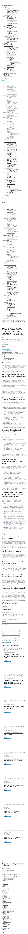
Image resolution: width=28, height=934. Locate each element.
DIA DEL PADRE (8, 44)
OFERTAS (6, 139)
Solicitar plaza (6, 918)
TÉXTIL (12, 64)
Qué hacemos (6, 914)
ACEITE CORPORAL (12, 17)
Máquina (12, 59)
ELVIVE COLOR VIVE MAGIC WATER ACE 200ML (13, 785)
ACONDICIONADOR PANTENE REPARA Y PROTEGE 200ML (13, 759)
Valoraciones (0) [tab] (7, 359)
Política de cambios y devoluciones (10, 908)
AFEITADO (10, 69)
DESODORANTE (11, 21)
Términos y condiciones (8, 919)
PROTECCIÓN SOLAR (12, 11)
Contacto (5, 896)
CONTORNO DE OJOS (12, 38)
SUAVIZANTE (10, 67)
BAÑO (8, 53)
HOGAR (6, 51)
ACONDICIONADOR (12, 27)
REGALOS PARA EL (12, 12)
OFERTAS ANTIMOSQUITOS (14, 10)
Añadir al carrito (5, 349)
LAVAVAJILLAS (11, 58)
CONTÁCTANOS (6, 868)
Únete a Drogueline (7, 922)
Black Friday (6, 889)
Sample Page (6, 916)
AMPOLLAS (10, 37)
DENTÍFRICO (10, 48)
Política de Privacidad (9, 878)
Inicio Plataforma (7, 902)
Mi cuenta (5, 905)
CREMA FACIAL (11, 39)
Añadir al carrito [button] (7, 661)
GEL (8, 22)
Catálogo (5, 892)
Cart (4, 891)
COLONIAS (7, 15)
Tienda (4, 921)
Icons (4, 901)
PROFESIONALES (8, 75)
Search (4, 929)
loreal (16, 352)
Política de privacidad (8, 912)
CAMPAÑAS (7, 9)
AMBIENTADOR (11, 52)
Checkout (5, 893)
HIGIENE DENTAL (8, 46)
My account (5, 906)
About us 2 (5, 884)
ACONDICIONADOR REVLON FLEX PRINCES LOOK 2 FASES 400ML (14, 656)
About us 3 (5, 885)
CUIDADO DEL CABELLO (10, 26)
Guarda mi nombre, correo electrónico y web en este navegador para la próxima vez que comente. (14, 639)
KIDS (5, 72)
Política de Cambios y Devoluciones (12, 876)
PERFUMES (7, 74)
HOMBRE (6, 68)
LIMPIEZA (9, 25)
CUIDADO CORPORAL (10, 16)
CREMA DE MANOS (12, 20)
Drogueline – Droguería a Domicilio (11, 898)
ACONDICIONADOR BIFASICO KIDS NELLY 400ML (13, 838)
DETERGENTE (10, 55)
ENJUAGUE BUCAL (12, 49)
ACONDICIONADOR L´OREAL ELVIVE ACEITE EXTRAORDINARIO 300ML (13, 682)
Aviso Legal (7, 880)
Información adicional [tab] (9, 358)
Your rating (4, 621)
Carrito (4, 890)
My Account (6, 928)
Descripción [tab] (6, 356)
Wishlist (5, 926)
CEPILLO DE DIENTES (12, 47)
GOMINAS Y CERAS (12, 31)
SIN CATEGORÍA (8, 76)
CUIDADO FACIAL (9, 36)
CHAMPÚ (9, 28)
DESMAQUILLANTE (12, 41)
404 (4, 882)
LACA (8, 32)
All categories (7, 7)
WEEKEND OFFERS (8, 924)
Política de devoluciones (8, 911)
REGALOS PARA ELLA (12, 13)
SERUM (9, 42)
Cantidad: (4, 346)
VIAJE (5, 78)
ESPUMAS (9, 30)
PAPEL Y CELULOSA (12, 65)
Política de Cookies (8, 879)
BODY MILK (10, 18)
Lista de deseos (6, 903)
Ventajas (5, 923)
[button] (3, 207)
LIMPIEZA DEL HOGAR (15, 63)
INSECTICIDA (10, 57)
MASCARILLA (10, 33)
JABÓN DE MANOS (12, 23)
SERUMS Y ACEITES (12, 34)
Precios (4, 913)
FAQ (4, 900)
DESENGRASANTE (12, 54)
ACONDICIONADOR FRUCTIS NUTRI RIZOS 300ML (13, 811)
